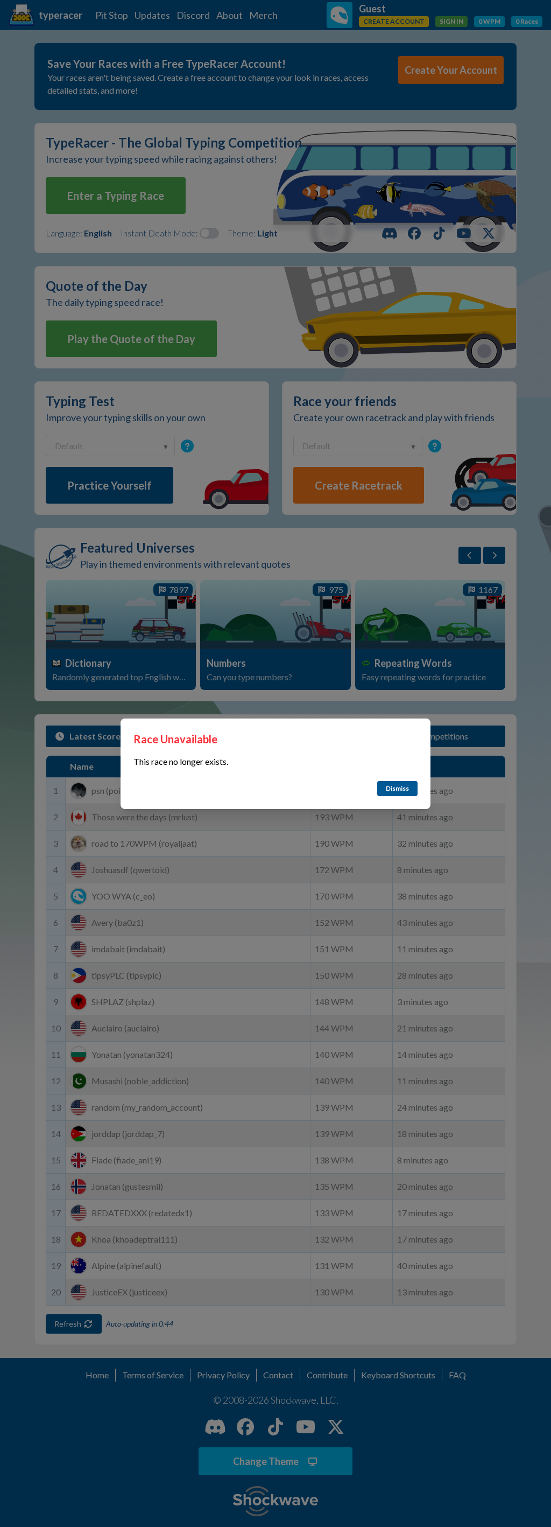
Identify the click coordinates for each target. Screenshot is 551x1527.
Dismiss (397, 788)
